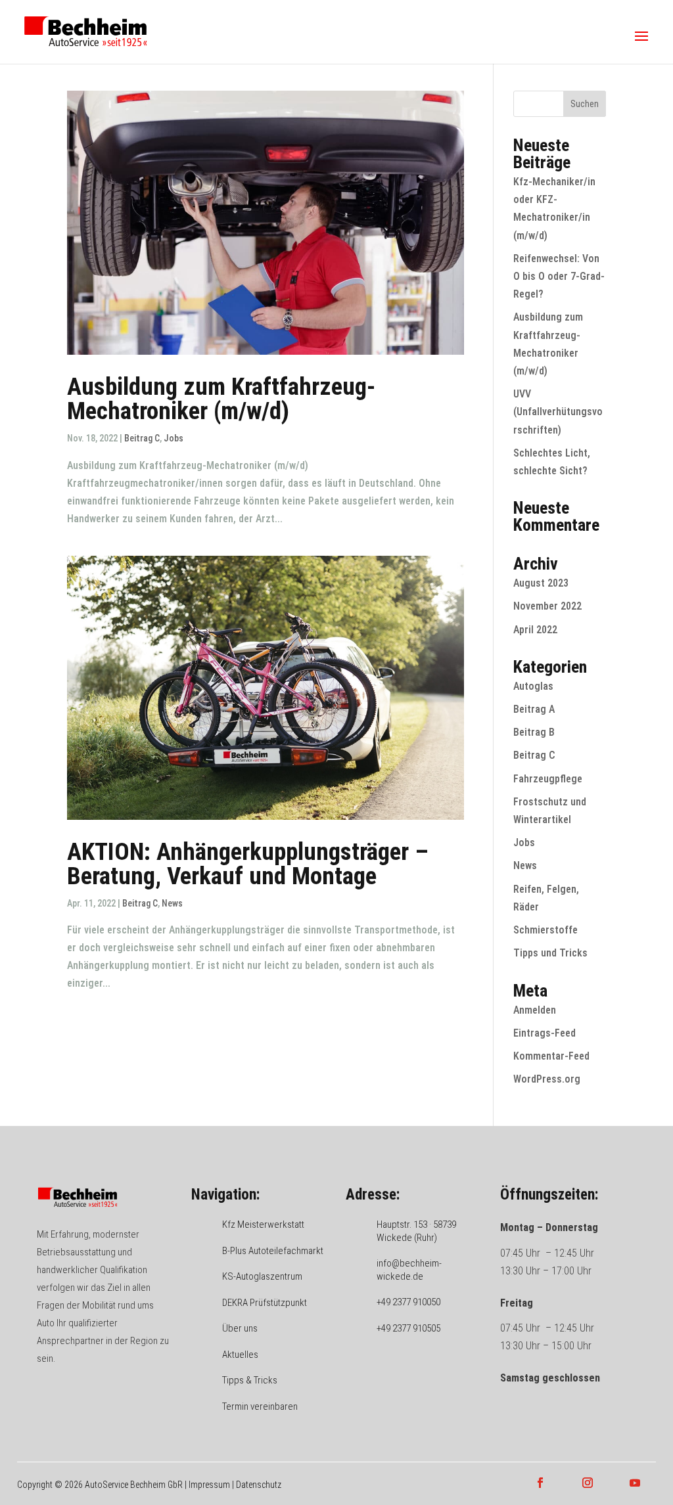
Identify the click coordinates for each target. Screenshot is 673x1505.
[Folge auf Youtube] (635, 1483)
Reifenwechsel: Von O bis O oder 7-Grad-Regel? (559, 276)
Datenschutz (258, 1484)
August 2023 (541, 583)
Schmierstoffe (545, 930)
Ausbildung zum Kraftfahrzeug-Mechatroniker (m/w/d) (221, 398)
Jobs (173, 438)
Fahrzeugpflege (547, 779)
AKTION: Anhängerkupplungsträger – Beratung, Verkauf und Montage (248, 864)
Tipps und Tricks (550, 953)
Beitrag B (534, 732)
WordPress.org (546, 1079)
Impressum (209, 1484)
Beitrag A (534, 709)
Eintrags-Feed (544, 1033)
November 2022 (547, 606)
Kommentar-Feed (551, 1056)
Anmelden (534, 1010)
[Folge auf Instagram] (587, 1483)
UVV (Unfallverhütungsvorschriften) (558, 412)
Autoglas (533, 686)
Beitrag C (142, 438)
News (172, 903)
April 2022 (535, 629)
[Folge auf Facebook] (540, 1483)
